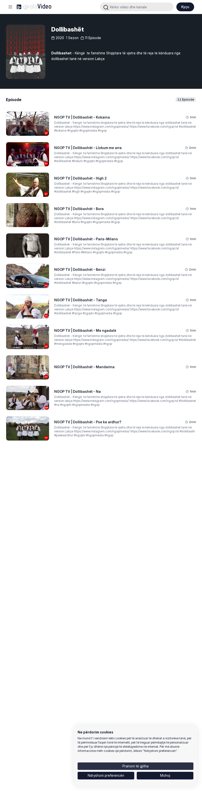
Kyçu (185, 7)
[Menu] (10, 6)
